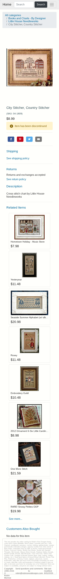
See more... (15, 518)
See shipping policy (17, 158)
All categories (13, 15)
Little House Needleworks (23, 21)
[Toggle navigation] (51, 4)
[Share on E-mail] (38, 139)
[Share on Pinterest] (20, 139)
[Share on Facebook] (11, 139)
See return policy (16, 179)
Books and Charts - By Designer (27, 18)
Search (41, 4)
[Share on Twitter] (29, 139)
